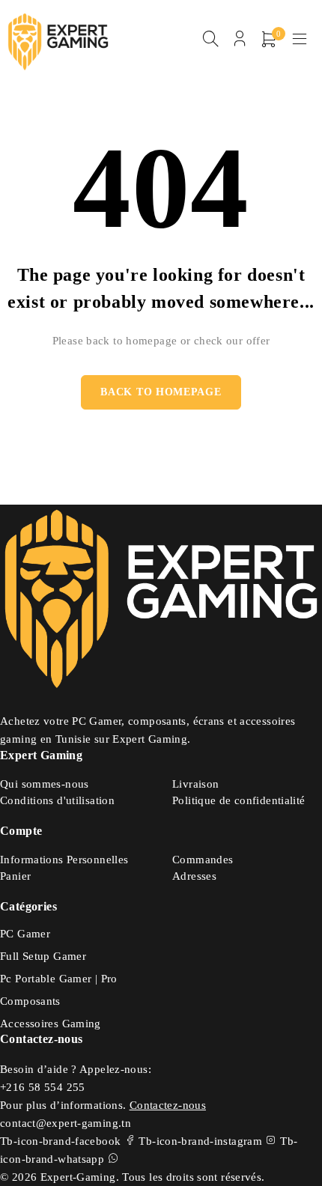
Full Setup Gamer (43, 956)
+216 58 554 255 (42, 1087)
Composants (30, 1001)
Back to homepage (160, 392)
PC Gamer (25, 934)
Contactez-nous (168, 1105)
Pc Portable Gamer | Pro (59, 979)
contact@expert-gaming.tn (65, 1123)
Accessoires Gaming (50, 1024)
